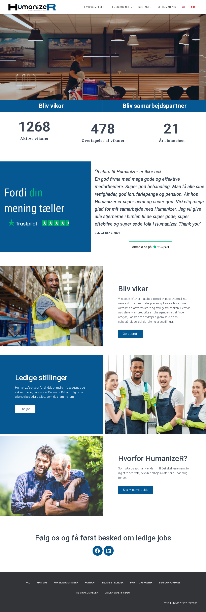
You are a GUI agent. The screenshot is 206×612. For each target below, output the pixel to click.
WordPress (190, 603)
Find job (42, 582)
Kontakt (144, 7)
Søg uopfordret (169, 582)
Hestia (166, 603)
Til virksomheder (93, 7)
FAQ (28, 582)
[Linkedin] (109, 551)
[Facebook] (98, 551)
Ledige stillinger (113, 582)
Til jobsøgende (120, 7)
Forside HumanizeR (66, 582)
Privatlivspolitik (141, 582)
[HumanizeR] (32, 7)
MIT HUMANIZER (167, 7)
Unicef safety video (117, 592)
